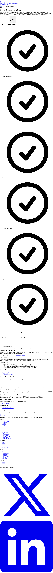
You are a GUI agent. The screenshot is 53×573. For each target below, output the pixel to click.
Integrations (12, 3)
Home (1, 6)
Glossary (3, 444)
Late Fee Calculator (5, 373)
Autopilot (4, 424)
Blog (15, 3)
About (3, 462)
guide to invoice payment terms (20, 355)
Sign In (1, 4)
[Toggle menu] (0, 5)
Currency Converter (5, 434)
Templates (6, 3)
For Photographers (5, 453)
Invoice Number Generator (6, 431)
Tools (9, 3)
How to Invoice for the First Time (7, 374)
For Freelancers (5, 451)
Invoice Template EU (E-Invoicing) (8, 408)
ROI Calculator (5, 433)
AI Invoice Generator (5, 421)
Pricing (17, 3)
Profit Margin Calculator (6, 436)
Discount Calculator (5, 437)
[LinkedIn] (26, 572)
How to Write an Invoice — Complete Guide (9, 371)
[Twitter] (26, 520)
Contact (3, 463)
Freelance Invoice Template (6, 407)
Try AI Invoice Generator (4, 403)
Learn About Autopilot (4, 413)
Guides (3, 443)
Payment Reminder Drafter (6, 430)
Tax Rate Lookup (5, 435)
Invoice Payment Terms (6, 446)
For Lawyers (4, 457)
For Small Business (5, 456)
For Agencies (4, 455)
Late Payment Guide (5, 447)
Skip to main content (3, 0)
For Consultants (5, 452)
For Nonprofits (4, 458)
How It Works (2, 3)
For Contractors (5, 454)
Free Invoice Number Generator (7, 372)
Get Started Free (5, 4)
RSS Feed (4, 465)
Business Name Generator (6, 438)
